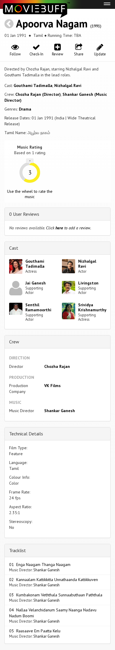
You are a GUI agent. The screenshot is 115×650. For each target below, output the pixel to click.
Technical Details (26, 434)
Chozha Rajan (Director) (38, 94)
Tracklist (17, 550)
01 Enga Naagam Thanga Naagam (39, 564)
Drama (25, 109)
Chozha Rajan (57, 366)
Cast (13, 248)
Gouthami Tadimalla (33, 85)
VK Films (52, 385)
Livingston (88, 283)
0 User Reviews (24, 214)
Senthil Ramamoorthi (38, 307)
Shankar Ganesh (59, 410)
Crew (14, 342)
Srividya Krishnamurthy (92, 307)
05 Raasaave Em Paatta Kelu (34, 630)
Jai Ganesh (35, 283)
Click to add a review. (68, 228)
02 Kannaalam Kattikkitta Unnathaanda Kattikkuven (53, 579)
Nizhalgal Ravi (67, 85)
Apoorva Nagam (52, 23)
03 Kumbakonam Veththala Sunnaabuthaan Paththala (55, 595)
